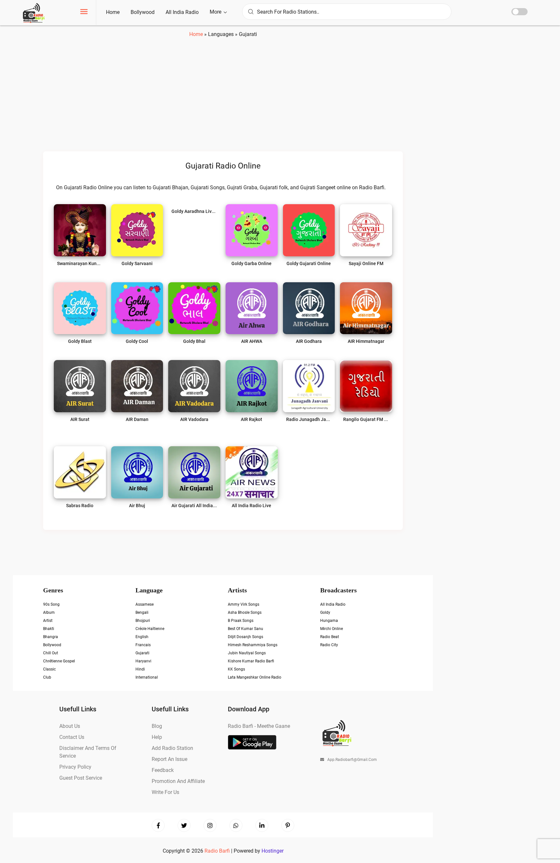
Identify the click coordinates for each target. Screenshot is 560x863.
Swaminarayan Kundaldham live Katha (80, 263)
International (146, 677)
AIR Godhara (309, 341)
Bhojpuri (142, 620)
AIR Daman (137, 419)
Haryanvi (143, 661)
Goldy (325, 612)
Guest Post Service (80, 778)
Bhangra (50, 637)
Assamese (144, 604)
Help (157, 737)
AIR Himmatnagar (366, 341)
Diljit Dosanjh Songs (245, 637)
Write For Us (165, 792)
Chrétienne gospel (59, 661)
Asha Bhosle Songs (245, 612)
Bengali (141, 612)
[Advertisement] (223, 98)
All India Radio (182, 12)
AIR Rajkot (251, 419)
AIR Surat (79, 419)
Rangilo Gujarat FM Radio (366, 419)
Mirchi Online (331, 628)
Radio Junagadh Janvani (309, 419)
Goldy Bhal (194, 341)
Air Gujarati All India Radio (194, 505)
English (141, 637)
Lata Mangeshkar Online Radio (254, 677)
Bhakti (48, 628)
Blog (157, 726)
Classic (49, 669)
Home (113, 12)
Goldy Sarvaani (137, 263)
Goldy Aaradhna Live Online (194, 211)
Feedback (163, 770)
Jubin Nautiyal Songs (247, 653)
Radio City (329, 645)
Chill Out (50, 653)
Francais (143, 645)
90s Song (51, 604)
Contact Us (71, 737)
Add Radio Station (172, 748)
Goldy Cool (137, 341)
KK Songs (236, 669)
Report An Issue (169, 759)
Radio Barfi (217, 851)
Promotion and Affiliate (178, 781)
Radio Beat (329, 637)
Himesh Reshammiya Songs (252, 645)
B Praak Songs (240, 620)
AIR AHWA (251, 341)
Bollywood (143, 12)
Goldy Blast (80, 341)
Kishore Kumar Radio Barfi (251, 661)
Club (47, 677)
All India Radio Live (251, 505)
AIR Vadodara (194, 419)
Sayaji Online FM (366, 263)
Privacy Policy (75, 767)
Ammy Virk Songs (243, 604)
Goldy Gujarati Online (308, 263)
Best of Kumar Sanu (245, 628)
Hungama (329, 620)
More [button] (216, 12)
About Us (69, 726)
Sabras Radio (79, 505)
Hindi (140, 669)
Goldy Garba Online (251, 263)
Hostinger (273, 851)
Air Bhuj (137, 505)
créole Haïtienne (149, 628)
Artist (47, 620)
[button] (84, 12)
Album (49, 612)
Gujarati (142, 653)
